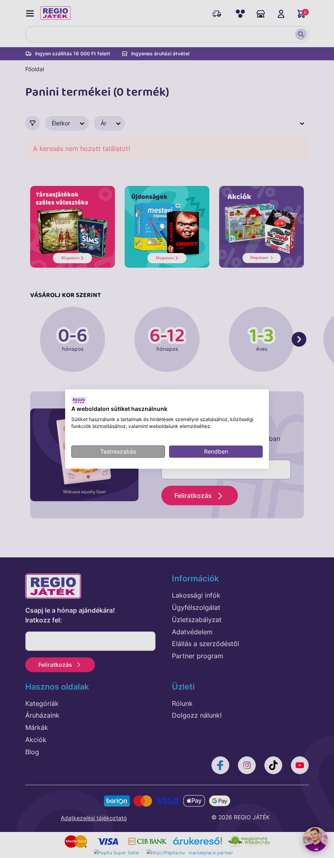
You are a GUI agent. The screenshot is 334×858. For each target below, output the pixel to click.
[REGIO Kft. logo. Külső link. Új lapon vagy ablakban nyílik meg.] (78, 400)
